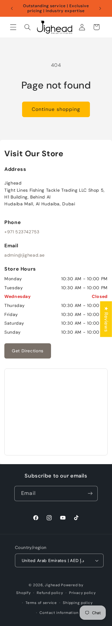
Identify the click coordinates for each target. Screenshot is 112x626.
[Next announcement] (100, 8)
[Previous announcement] (12, 8)
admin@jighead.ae (24, 255)
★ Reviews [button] (106, 319)
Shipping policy (77, 603)
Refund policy (50, 593)
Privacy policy (82, 593)
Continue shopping (56, 109)
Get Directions (28, 351)
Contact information (59, 612)
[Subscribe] (90, 493)
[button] (13, 27)
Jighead (52, 585)
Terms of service (41, 603)
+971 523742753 (22, 232)
